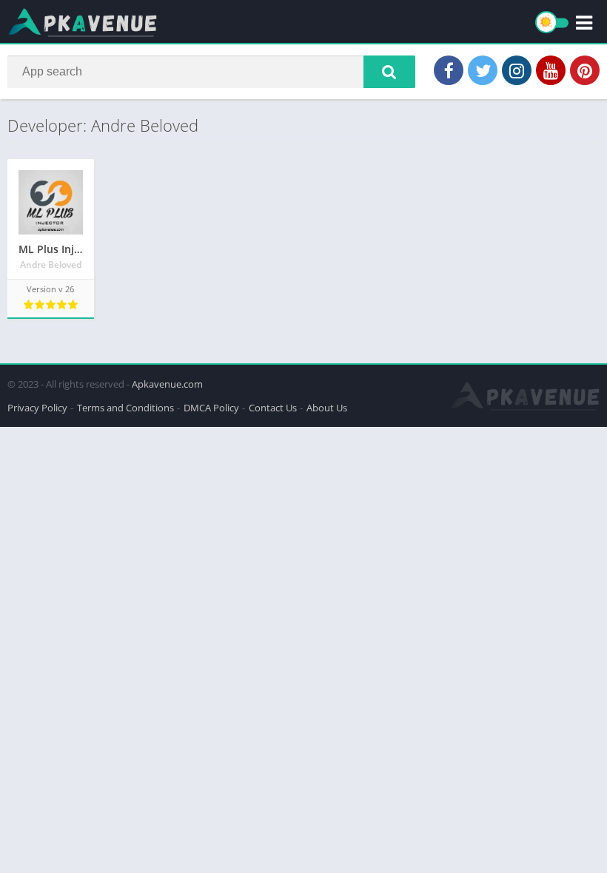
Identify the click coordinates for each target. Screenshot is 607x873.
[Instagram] (516, 70)
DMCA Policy (211, 407)
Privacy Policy (37, 407)
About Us (326, 407)
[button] (389, 71)
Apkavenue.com (167, 384)
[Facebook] (448, 70)
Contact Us (273, 407)
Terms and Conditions (125, 407)
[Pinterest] (585, 70)
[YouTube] (551, 70)
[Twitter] (482, 70)
